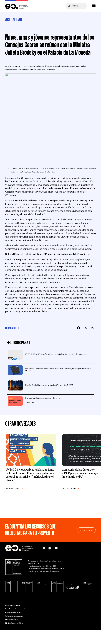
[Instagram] (44, 548)
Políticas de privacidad (12, 605)
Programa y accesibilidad (13, 613)
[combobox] (76, 6)
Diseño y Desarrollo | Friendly (14, 623)
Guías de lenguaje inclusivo (14, 616)
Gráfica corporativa (11, 620)
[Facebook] (50, 548)
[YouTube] (57, 548)
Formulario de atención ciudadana (16, 609)
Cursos (30, 402)
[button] (78, 328)
